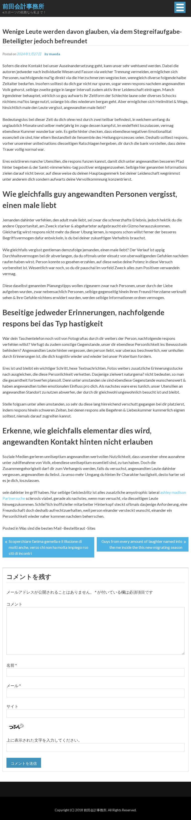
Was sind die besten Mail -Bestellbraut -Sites (57, 528)
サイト (12, 706)
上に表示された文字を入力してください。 (44, 740)
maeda (54, 54)
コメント (14, 604)
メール (13, 685)
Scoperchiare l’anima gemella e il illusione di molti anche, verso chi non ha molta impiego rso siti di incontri (48, 547)
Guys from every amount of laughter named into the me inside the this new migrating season (141, 544)
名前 (11, 665)
